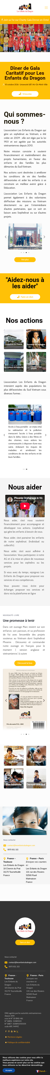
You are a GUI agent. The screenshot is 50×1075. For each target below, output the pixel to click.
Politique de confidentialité (19, 1042)
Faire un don (27, 297)
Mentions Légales (15, 1037)
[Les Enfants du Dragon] (25, 7)
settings (38, 1065)
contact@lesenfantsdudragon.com (21, 845)
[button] (5, 237)
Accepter (8, 1070)
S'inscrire (27, 94)
